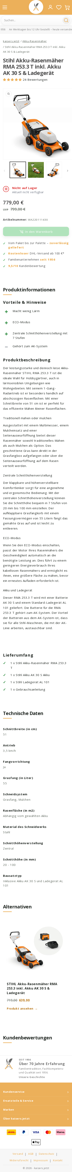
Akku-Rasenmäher (34, 41)
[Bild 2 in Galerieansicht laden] (36, 170)
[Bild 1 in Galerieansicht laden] (18, 170)
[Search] (66, 20)
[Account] (50, 7)
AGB (31, 1154)
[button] (13, 79)
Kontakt (57, 1160)
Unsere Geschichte (32, 1077)
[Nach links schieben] (4, 170)
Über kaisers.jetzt (16, 1118)
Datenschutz (46, 1154)
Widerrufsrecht (19, 1160)
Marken (8, 1109)
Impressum (41, 1160)
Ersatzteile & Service (18, 1100)
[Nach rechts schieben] (67, 170)
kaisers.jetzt (11, 41)
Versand (18, 1154)
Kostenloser (18, 253)
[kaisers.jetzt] (36, 7)
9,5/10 (13, 266)
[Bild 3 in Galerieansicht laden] (54, 170)
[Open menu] (5, 7)
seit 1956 (47, 259)
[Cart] (67, 7)
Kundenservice (14, 1091)
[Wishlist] (59, 7)
